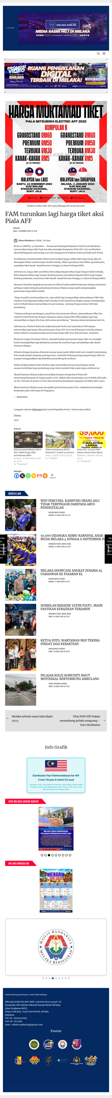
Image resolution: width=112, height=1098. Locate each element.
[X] (22, 475)
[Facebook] (16, 475)
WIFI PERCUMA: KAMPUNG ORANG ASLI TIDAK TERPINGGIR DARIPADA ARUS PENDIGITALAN (70, 504)
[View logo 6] (59, 978)
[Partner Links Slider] (56, 947)
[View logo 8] (65, 978)
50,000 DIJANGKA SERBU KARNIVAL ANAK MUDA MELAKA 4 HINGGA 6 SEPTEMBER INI (73, 537)
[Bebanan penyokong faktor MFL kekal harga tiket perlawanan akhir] (28, 440)
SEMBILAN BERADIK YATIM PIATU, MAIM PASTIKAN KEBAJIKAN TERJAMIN (72, 607)
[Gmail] (39, 475)
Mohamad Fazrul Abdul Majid (60, 544)
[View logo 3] (49, 978)
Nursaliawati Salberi (57, 512)
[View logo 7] (62, 978)
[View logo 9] (69, 978)
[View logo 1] (43, 978)
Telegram (37, 409)
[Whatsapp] (28, 475)
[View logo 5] (56, 978)
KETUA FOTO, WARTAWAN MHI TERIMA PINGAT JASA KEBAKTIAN (70, 642)
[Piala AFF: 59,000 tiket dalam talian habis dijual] (91, 440)
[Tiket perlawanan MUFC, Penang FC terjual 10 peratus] (60, 440)
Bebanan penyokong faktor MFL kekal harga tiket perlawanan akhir (27, 452)
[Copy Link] (33, 475)
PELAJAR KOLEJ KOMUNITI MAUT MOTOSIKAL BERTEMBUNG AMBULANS (70, 677)
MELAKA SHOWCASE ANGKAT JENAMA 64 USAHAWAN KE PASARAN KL (71, 572)
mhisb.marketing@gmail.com (27, 1024)
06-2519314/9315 (18, 1018)
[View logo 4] (53, 978)
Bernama (16, 228)
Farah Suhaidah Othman (58, 683)
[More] (45, 475)
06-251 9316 (16, 1021)
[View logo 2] (46, 978)
